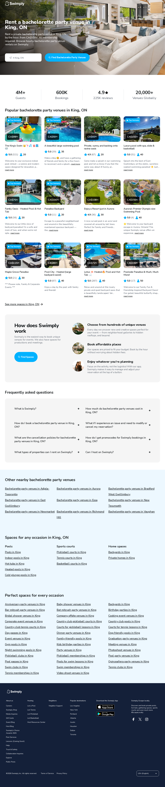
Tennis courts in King (69, 558)
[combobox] (23, 57)
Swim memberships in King (73, 667)
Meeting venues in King (122, 644)
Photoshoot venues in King (124, 650)
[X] (140, 719)
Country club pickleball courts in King (79, 621)
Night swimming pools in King (23, 650)
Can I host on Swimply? (100, 452)
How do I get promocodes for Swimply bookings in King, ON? (116, 439)
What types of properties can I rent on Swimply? (43, 452)
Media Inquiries (12, 714)
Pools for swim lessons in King (75, 661)
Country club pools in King (124, 621)
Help (8, 745)
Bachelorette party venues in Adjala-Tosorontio (27, 491)
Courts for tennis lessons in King (127, 627)
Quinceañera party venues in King (128, 661)
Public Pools (10, 762)
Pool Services (11, 737)
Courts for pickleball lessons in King (78, 627)
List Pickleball (32, 714)
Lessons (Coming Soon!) (15, 741)
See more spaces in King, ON (22, 304)
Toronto (73, 734)
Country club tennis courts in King (25, 627)
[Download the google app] (105, 713)
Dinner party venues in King (73, 633)
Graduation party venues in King (127, 638)
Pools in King (13, 552)
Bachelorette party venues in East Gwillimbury (25, 503)
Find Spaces (27, 357)
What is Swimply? (25, 409)
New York (74, 710)
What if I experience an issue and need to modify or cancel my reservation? (116, 425)
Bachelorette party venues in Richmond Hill (80, 514)
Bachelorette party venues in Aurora (78, 488)
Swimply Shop (11, 710)
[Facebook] (133, 719)
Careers (9, 706)
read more (9, 170)
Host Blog (10, 726)
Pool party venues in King (123, 656)
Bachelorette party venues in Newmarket (30, 511)
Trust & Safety (11, 749)
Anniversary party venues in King (25, 604)
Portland (73, 714)
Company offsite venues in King (75, 616)
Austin (72, 722)
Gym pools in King (16, 644)
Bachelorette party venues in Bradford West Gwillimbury (131, 491)
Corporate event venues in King (24, 621)
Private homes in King (121, 558)
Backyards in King (119, 552)
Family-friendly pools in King (74, 638)
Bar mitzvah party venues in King (25, 610)
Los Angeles (75, 706)
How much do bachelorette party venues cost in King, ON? (114, 410)
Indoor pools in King (17, 558)
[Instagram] (147, 719)
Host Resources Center (36, 722)
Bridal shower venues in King (22, 616)
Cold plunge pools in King (20, 575)
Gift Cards (10, 718)
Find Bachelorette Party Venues (68, 57)
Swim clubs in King (16, 667)
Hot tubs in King (14, 563)
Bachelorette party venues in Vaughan (131, 511)
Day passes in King (16, 633)
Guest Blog (10, 722)
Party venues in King (69, 650)
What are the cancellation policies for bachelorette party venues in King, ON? (45, 439)
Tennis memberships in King (22, 673)
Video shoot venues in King (73, 673)
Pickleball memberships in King (76, 656)
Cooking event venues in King (126, 616)
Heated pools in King (17, 569)
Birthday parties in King (122, 610)
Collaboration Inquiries (14, 753)
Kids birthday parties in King (74, 644)
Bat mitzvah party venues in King (76, 610)
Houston (73, 726)
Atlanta (73, 718)
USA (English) (143, 773)
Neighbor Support (55, 706)
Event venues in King (17, 638)
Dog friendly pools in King (124, 633)
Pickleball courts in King (71, 552)
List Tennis (31, 710)
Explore (9, 758)
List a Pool (31, 706)
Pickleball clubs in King (19, 656)
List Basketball (33, 718)
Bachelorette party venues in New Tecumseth (129, 503)
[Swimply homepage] (82, 3)
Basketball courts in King (72, 563)
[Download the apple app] (105, 706)
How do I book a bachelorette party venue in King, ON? (44, 425)
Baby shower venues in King (74, 604)
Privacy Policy (62, 773)
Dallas (72, 730)
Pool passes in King (16, 661)
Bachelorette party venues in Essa (77, 500)
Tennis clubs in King (120, 667)
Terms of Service (47, 773)
